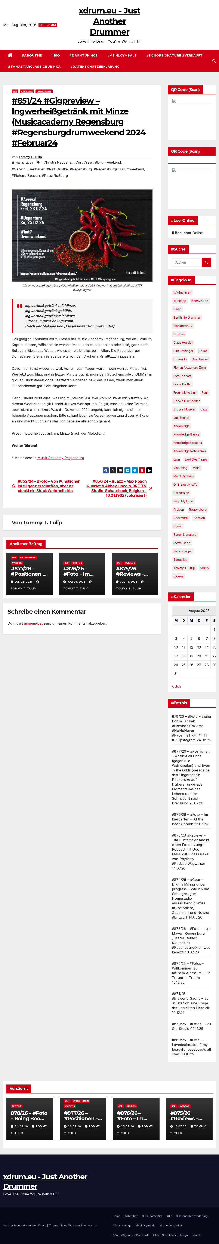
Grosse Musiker (184, 409)
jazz (204, 409)
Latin (176, 459)
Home (116, 1216)
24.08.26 (22, 1126)
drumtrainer (200, 359)
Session (199, 518)
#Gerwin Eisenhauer (28, 169)
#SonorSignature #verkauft (174, 55)
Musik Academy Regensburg (60, 458)
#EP (15, 91)
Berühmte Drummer (186, 317)
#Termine (27, 91)
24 (176, 665)
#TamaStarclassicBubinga (34, 67)
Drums (202, 351)
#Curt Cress (83, 162)
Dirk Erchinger (183, 351)
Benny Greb (199, 301)
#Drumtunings (84, 55)
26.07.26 (75, 1126)
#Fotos (77, 563)
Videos (178, 576)
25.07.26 (128, 1126)
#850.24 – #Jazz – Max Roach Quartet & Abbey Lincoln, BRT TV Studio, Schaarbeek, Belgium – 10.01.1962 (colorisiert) (117, 488)
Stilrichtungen (182, 551)
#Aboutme (32, 55)
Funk (205, 392)
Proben (178, 509)
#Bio (55, 55)
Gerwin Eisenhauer (186, 401)
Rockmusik (181, 518)
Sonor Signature (184, 534)
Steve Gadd (181, 543)
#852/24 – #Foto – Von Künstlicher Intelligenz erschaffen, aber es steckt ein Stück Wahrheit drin (49, 486)
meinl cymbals (183, 476)
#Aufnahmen (182, 292)
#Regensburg (81, 169)
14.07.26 (181, 1126)
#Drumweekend (108, 162)
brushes (179, 334)
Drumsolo (180, 359)
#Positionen (28, 557)
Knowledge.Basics (186, 434)
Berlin (177, 309)
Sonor (177, 526)
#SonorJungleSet (170, 1225)
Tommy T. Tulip (30, 157)
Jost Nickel (181, 417)
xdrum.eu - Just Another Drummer (109, 21)
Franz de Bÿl (182, 384)
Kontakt (197, 1235)
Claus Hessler (183, 342)
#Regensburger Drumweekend (119, 169)
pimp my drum (183, 501)
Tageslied (180, 559)
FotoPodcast (182, 376)
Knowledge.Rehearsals (189, 451)
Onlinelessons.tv (185, 484)
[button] (214, 61)
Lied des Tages (196, 459)
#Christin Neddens (56, 162)
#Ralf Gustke (57, 169)
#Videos (17, 563)
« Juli (176, 686)
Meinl (196, 468)
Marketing (180, 468)
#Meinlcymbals (122, 55)
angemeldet (33, 623)
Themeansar (89, 1225)
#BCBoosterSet (152, 1216)
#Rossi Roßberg (55, 175)
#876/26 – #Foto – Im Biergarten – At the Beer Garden (190, 819)
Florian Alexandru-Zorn (189, 367)
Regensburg (198, 509)
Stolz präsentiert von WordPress (25, 1225)
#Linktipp (179, 301)
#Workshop (44, 91)
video (204, 568)
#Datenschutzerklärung (95, 67)
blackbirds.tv (182, 326)
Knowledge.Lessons (187, 442)
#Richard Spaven (26, 175)
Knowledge (181, 426)
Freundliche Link (185, 392)
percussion (181, 493)
